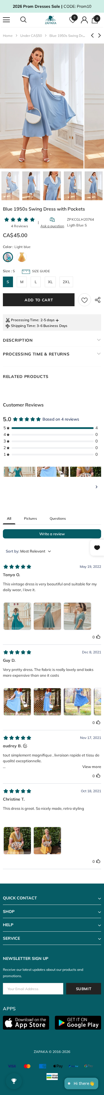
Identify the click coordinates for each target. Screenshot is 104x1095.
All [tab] (9, 518)
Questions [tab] (58, 518)
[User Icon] (84, 19)
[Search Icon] (29, 20)
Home (8, 35)
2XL (66, 281)
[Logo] (51, 20)
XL (50, 281)
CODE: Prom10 (52, 6)
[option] (41, 106)
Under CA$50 (31, 35)
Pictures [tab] (30, 518)
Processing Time (24, 320)
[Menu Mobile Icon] (6, 19)
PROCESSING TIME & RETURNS (36, 354)
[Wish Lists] (84, 299)
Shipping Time (23, 326)
